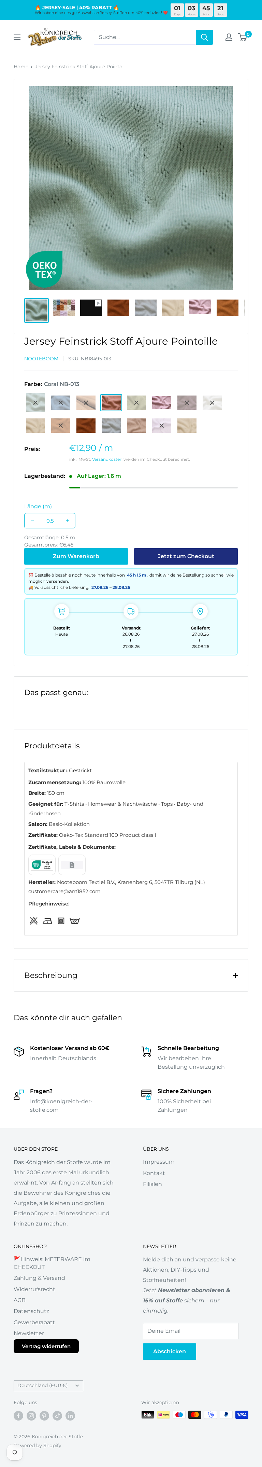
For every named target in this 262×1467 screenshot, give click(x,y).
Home (21, 67)
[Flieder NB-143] (162, 425)
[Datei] (42, 865)
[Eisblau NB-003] (35, 403)
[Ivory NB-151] (187, 425)
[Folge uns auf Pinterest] (44, 1415)
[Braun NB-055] (86, 425)
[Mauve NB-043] (187, 402)
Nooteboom (41, 359)
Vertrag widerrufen (46, 1346)
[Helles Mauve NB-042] (162, 402)
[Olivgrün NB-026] (136, 402)
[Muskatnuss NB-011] (86, 402)
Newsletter (29, 1333)
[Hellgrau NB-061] (111, 425)
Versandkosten (107, 459)
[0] (242, 37)
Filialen (152, 1184)
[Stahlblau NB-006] (61, 402)
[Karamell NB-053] (61, 425)
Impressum (159, 1162)
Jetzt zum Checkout (186, 556)
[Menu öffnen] (17, 37)
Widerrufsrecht (34, 1289)
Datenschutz (31, 1311)
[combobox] (145, 37)
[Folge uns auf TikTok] (57, 1415)
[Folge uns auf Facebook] (18, 1415)
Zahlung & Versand (39, 1278)
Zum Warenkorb (76, 556)
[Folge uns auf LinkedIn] (70, 1415)
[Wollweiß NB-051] (212, 402)
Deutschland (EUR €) (42, 1385)
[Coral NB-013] (111, 402)
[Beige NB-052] (35, 425)
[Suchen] (204, 37)
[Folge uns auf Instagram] (31, 1415)
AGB (20, 1300)
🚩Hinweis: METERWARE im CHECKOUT (52, 1263)
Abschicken (169, 1351)
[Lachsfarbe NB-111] (136, 425)
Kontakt (154, 1173)
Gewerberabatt (34, 1322)
